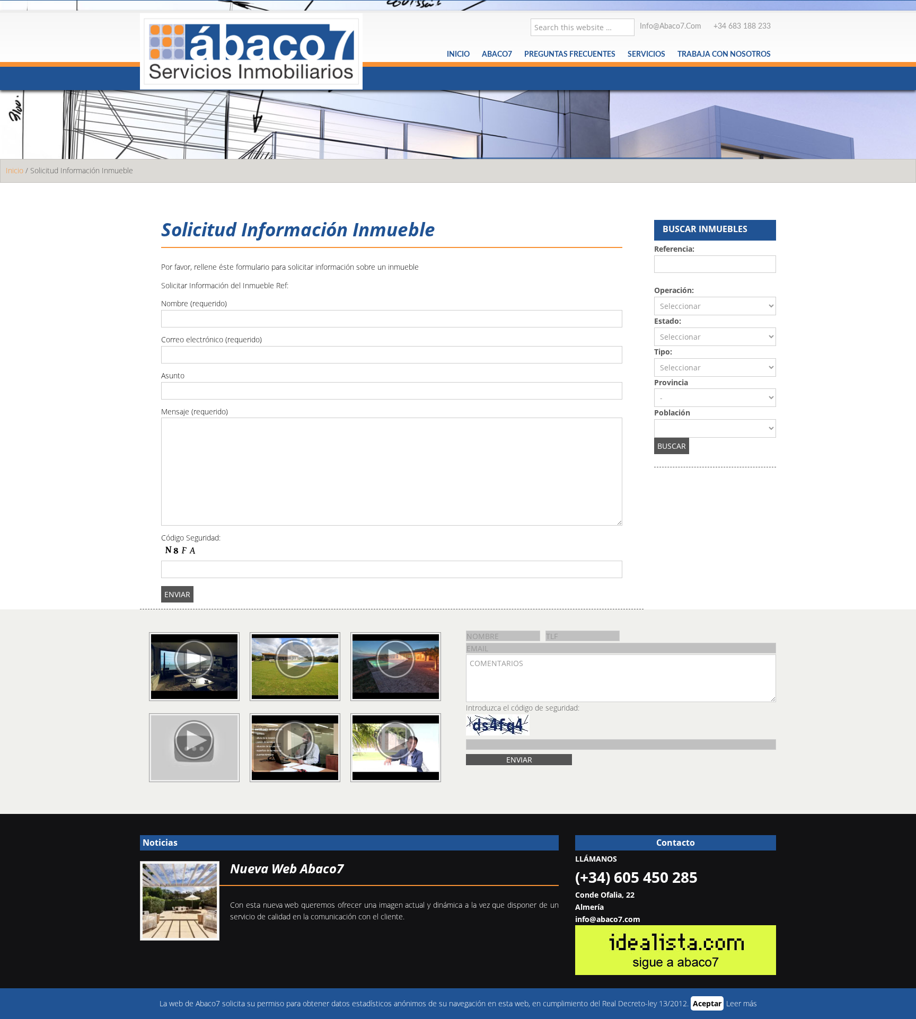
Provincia (671, 382)
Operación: (674, 290)
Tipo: (663, 352)
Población (672, 412)
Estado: (667, 321)
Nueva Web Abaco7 (287, 868)
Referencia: (674, 249)
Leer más (741, 1003)
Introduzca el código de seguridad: (522, 708)
